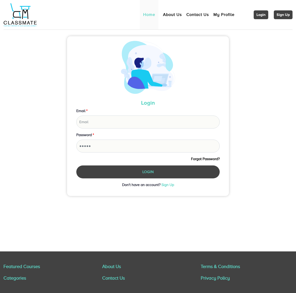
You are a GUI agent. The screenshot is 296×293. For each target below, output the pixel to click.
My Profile (223, 14)
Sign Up (283, 15)
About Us (172, 14)
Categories (14, 278)
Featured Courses (21, 266)
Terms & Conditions (220, 266)
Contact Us (197, 14)
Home (149, 14)
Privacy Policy (215, 278)
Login (260, 15)
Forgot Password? (205, 159)
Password (85, 135)
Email (81, 111)
